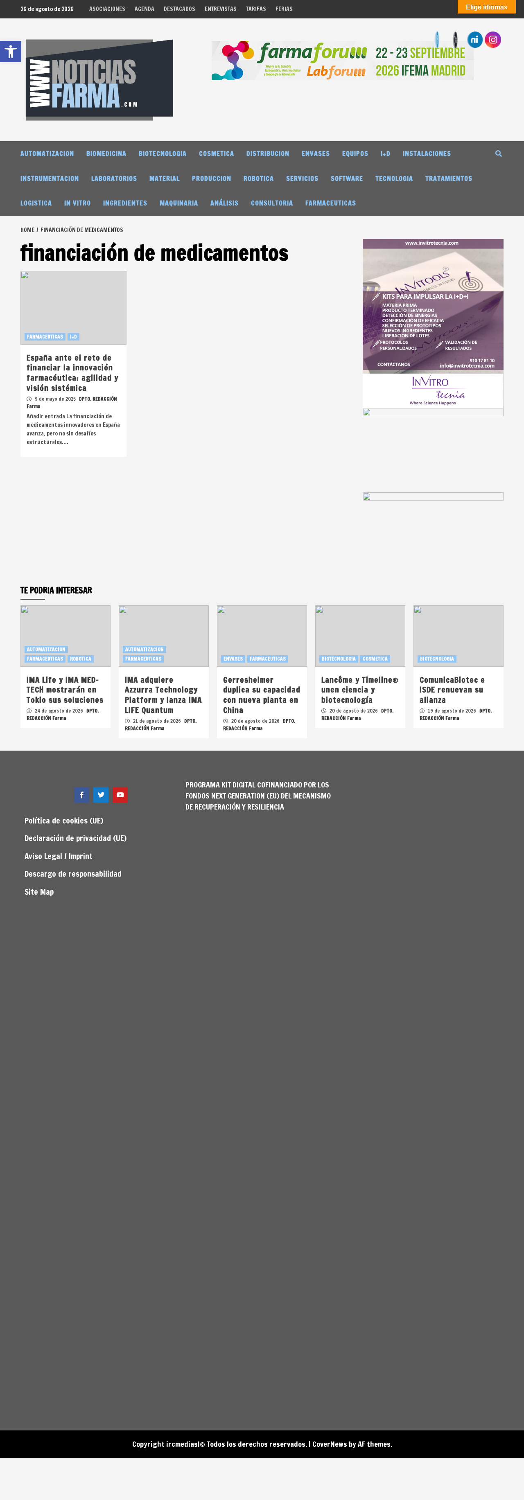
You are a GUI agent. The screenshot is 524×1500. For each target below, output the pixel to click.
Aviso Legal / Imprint (59, 856)
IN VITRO (77, 203)
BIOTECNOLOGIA (163, 153)
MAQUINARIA (179, 203)
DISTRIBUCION (267, 153)
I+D (386, 153)
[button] (10, 51)
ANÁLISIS (224, 203)
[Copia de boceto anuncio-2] (433, 323)
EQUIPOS (355, 153)
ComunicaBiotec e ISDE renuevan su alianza (452, 689)
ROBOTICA (259, 178)
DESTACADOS (179, 9)
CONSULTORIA (272, 203)
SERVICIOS (302, 178)
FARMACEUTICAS (330, 203)
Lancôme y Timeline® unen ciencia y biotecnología (360, 689)
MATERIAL (164, 178)
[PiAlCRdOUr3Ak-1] (433, 449)
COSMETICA (216, 153)
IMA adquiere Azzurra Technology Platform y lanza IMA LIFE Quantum (163, 694)
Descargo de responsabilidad (73, 873)
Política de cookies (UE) (64, 820)
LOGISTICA (36, 203)
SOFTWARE (347, 178)
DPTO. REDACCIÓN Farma (63, 714)
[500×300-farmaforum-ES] (433, 534)
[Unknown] (343, 59)
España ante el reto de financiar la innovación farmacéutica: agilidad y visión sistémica (72, 372)
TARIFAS (256, 9)
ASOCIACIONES (107, 9)
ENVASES (316, 153)
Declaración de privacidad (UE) (75, 838)
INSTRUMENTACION (49, 178)
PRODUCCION (211, 178)
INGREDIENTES (125, 203)
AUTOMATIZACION (47, 153)
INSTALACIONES (427, 153)
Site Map (39, 891)
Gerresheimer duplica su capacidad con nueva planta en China (261, 694)
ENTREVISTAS (221, 9)
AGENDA (144, 9)
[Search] (498, 153)
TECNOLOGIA (394, 178)
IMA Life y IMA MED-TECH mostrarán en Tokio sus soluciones (65, 689)
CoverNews (329, 1444)
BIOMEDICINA (106, 153)
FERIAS (284, 9)
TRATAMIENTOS (448, 178)
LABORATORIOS (114, 178)
